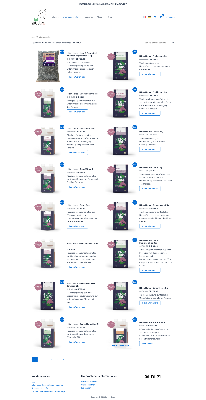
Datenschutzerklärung (41, 388)
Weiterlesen (147, 343)
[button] (58, 17)
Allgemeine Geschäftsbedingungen (47, 385)
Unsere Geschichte (89, 381)
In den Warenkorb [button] (77, 77)
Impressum (86, 388)
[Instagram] (147, 377)
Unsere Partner (88, 385)
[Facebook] (153, 377)
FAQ (33, 382)
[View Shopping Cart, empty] (161, 17)
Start (33, 37)
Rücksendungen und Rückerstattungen (48, 391)
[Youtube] (159, 377)
